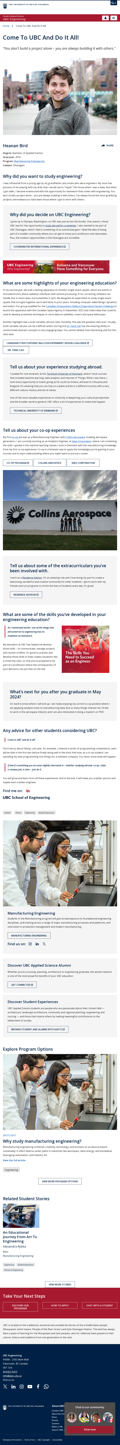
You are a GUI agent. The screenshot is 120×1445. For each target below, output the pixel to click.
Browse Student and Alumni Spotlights (36, 1029)
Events (55, 1420)
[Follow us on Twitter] (5, 1386)
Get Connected (20, 984)
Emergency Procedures (12, 1440)
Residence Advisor (32, 577)
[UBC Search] (113, 3)
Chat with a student (99, 1305)
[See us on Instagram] (21, 1386)
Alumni (18, 813)
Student (7, 813)
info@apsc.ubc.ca (12, 1375)
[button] (90, 1429)
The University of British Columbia (43, 6)
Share (110, 145)
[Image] (60, 266)
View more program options (60, 1181)
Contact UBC (58, 1410)
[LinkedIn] (28, 791)
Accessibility (57, 1440)
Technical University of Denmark (64, 373)
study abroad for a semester (60, 225)
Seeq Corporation (83, 463)
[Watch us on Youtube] (30, 1386)
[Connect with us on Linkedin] (13, 1386)
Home (6, 26)
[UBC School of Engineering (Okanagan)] (60, 798)
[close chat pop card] (112, 1405)
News (54, 1417)
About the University (61, 1414)
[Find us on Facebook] (38, 1386)
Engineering (30, 813)
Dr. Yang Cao (16, 350)
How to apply (60, 1305)
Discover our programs (20, 1307)
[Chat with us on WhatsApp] (46, 1386)
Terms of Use (29, 1440)
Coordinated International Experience (38, 246)
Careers (55, 1423)
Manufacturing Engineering (29, 161)
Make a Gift (57, 1426)
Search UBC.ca (59, 1430)
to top (111, 1437)
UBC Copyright (44, 1440)
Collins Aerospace (49, 463)
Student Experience (46, 813)
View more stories (60, 1284)
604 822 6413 (10, 1371)
